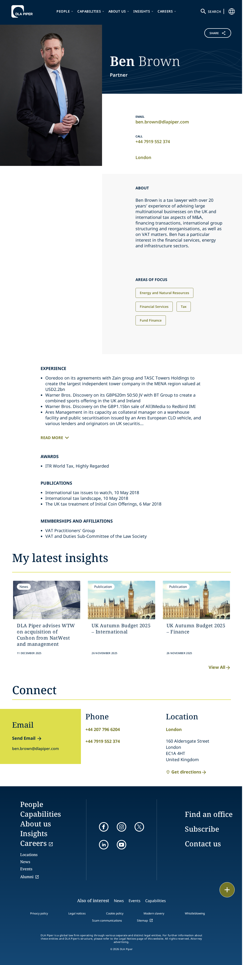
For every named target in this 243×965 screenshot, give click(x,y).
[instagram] (121, 827)
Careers (165, 11)
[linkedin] (103, 844)
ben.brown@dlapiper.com (162, 122)
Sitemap (142, 920)
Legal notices (77, 913)
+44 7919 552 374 (153, 141)
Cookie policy (114, 913)
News (25, 861)
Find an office (209, 814)
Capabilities (89, 11)
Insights (141, 11)
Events (26, 868)
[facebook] (103, 827)
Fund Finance (151, 320)
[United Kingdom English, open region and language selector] (231, 11)
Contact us (203, 843)
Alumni (26, 876)
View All (217, 667)
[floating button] (227, 889)
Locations (28, 854)
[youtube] (121, 844)
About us (117, 11)
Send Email (23, 738)
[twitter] (139, 827)
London (143, 157)
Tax (184, 306)
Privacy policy (39, 913)
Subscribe (202, 829)
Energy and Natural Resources (164, 292)
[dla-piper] (23, 11)
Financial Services (154, 306)
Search (214, 11)
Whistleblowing (195, 913)
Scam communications (107, 920)
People (63, 11)
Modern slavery (154, 913)
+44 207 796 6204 (102, 729)
